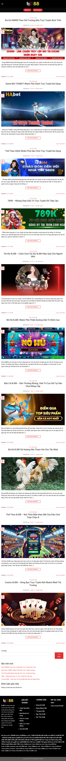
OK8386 (12, 735)
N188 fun (41, 740)
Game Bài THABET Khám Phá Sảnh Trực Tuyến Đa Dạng (33, 83)
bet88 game (11, 737)
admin (41, 25)
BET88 (62, 735)
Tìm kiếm (4, 651)
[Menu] (2, 4)
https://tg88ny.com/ (26, 744)
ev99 (54, 737)
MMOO (53, 735)
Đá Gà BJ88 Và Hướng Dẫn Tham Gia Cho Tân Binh (33, 449)
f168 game (43, 742)
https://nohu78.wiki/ (57, 706)
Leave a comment (60, 76)
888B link (26, 742)
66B (42, 735)
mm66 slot (9, 742)
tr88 (25, 740)
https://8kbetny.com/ (38, 744)
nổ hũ (55, 742)
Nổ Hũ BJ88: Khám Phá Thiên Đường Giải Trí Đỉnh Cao (33, 320)
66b (28, 740)
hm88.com (47, 735)
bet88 (57, 735)
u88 (57, 737)
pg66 (7, 744)
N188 (36, 735)
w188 (31, 740)
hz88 (12, 740)
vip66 (14, 744)
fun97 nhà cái (29, 737)
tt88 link (4, 737)
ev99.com (32, 742)
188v (47, 737)
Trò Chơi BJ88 (33, 81)
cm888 (38, 742)
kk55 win (50, 742)
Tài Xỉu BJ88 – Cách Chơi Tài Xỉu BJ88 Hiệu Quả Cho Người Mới (20, 679)
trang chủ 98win (49, 740)
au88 (15, 740)
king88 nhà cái (20, 737)
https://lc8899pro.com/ (23, 735)
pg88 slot (16, 742)
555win (3, 744)
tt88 (19, 740)
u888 (60, 737)
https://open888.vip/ (51, 744)
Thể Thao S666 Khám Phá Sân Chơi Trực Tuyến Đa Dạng (33, 151)
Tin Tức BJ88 (33, 17)
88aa (11, 744)
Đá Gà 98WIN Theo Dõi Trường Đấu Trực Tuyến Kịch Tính (33, 20)
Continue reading (33, 70)
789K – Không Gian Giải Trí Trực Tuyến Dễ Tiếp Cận (33, 200)
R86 (39, 735)
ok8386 (36, 737)
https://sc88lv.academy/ (8, 746)
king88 (36, 740)
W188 (43, 737)
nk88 (50, 737)
